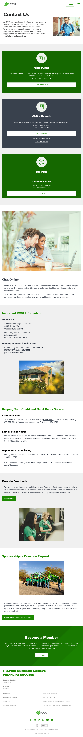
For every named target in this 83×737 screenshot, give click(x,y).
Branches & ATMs (10, 697)
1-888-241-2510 (48, 438)
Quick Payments (9, 705)
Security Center (50, 694)
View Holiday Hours (41, 138)
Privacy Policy (49, 697)
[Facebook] (31, 719)
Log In (70, 4)
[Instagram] (35, 719)
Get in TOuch (9, 499)
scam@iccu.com (11, 465)
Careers (6, 694)
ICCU (10, 4)
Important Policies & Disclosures (57, 705)
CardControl (48, 419)
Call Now (41, 193)
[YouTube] (47, 719)
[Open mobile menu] (78, 4)
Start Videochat (41, 85)
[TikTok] (39, 719)
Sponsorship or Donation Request (18, 617)
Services (6, 701)
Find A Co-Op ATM (41, 142)
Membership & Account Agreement (57, 701)
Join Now (41, 655)
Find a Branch (41, 133)
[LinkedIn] (52, 719)
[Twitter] (43, 719)
